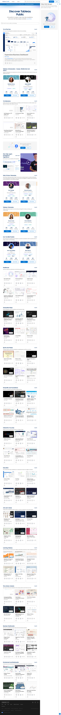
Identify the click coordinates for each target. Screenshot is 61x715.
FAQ (8, 704)
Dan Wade (5, 377)
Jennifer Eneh (17, 280)
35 (22, 563)
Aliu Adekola (29, 498)
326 (22, 323)
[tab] (60, 4)
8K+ (12, 594)
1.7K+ (34, 483)
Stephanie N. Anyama (18, 675)
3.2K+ (12, 571)
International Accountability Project (8, 676)
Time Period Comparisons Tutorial (19, 598)
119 (22, 420)
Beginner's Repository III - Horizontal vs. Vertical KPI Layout (31, 575)
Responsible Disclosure (6, 710)
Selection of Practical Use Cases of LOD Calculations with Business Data (8, 560)
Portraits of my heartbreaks (7, 519)
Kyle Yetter (28, 132)
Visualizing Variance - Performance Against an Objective (19, 560)
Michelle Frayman (6, 457)
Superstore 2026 (7, 652)
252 (22, 403)
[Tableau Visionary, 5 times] (9, 225)
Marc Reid (5, 338)
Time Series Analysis (31, 597)
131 (22, 363)
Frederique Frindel (30, 115)
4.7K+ (23, 516)
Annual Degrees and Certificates (8, 496)
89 (22, 523)
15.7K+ (23, 476)
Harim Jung (28, 675)
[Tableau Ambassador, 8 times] (25, 88)
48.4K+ (23, 594)
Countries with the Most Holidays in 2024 (19, 319)
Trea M (5, 538)
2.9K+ (12, 436)
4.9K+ (12, 110)
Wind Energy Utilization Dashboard (19, 674)
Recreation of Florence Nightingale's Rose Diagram (20, 131)
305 (34, 323)
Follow (7, 95)
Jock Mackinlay (29, 615)
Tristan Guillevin (6, 132)
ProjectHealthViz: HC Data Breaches (31, 296)
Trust (2, 704)
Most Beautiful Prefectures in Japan (31, 319)
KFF (16, 418)
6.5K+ (12, 649)
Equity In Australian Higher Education (31, 496)
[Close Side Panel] (57, 4)
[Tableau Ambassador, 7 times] (11, 194)
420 (11, 323)
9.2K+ (35, 292)
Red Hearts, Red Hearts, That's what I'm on (31, 536)
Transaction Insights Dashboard (31, 653)
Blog (5, 704)
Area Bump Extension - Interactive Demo (8, 131)
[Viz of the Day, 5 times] (14, 88)
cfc (27, 418)
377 (22, 483)
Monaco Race (18, 358)
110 (34, 363)
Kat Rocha (5, 576)
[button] (33, 702)
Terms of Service (7, 708)
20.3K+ (11, 611)
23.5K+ (35, 611)
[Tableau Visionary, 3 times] (14, 254)
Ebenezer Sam (17, 654)
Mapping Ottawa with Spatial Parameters (8, 319)
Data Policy (21, 708)
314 (22, 500)
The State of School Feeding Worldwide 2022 (19, 399)
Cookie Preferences (18, 710)
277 (34, 403)
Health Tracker (30, 278)
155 (22, 443)
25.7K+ (23, 687)
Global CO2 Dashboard (29, 674)
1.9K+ (23, 634)
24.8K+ (35, 436)
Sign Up (51, 1)
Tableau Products (16, 704)
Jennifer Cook (6, 298)
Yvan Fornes (29, 401)
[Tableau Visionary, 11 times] (26, 224)
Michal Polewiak (6, 653)
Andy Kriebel (6, 599)
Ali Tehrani (17, 378)
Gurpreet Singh (6, 692)
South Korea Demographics (7, 336)
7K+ (12, 533)
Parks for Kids (30, 335)
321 (22, 283)
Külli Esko (5, 561)
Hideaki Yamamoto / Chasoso (31, 378)
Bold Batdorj (29, 639)
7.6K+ (35, 127)
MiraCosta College (6, 498)
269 (22, 380)
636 (34, 443)
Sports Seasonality (8, 358)
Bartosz (16, 458)
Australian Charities (8, 398)
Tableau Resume (7, 438)
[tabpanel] (49, 359)
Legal (2, 708)
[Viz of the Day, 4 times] (30, 224)
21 (22, 641)
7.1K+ (12, 516)
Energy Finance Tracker (7, 674)
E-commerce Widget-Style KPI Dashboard (19, 653)
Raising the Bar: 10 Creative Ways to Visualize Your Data (8, 575)
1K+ (35, 50)
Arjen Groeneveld (6, 280)
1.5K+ (12, 556)
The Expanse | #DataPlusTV (18, 536)
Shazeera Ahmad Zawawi (8, 521)
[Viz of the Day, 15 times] (26, 255)
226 (22, 540)
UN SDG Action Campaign (8, 417)
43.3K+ (35, 687)
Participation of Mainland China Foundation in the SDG (30, 416)
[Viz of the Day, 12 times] (26, 195)
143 (34, 340)
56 (22, 656)
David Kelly (5, 639)
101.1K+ (34, 476)
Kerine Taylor (17, 441)
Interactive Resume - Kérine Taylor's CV (19, 439)
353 (22, 601)
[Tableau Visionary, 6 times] (31, 193)
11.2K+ (35, 516)
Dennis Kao (5, 321)
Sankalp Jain (29, 298)
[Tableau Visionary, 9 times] (9, 195)
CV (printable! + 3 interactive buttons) (19, 456)
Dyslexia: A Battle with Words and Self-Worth (8, 296)
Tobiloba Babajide (29, 280)
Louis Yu (28, 538)
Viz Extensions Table (19, 113)
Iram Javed (5, 400)
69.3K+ (35, 594)
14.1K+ (23, 533)
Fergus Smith (17, 692)
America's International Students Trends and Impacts (19, 496)
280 (11, 380)
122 (22, 340)
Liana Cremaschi (18, 132)
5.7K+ (35, 571)
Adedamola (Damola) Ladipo (31, 440)
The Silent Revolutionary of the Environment (19, 519)
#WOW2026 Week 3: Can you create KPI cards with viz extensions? (31, 131)
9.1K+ (23, 292)
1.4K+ (35, 110)
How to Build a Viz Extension (30, 114)
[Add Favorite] (34, 63)
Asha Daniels (6, 480)
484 (11, 618)
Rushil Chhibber (29, 692)
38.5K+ (35, 670)
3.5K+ (23, 649)
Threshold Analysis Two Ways (31, 560)
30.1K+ (12, 292)
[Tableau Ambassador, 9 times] (11, 224)
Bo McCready (6, 360)
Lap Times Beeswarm (8, 375)
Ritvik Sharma (6, 115)
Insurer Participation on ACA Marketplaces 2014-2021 (19, 416)
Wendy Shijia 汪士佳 (7, 615)
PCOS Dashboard (19, 278)
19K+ (12, 670)
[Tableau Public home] (5, 1)
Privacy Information (14, 708)
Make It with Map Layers (18, 575)
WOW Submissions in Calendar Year (19, 615)
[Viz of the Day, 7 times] (26, 89)
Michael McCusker (18, 576)
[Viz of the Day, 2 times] (13, 225)
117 (22, 578)
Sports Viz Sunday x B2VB (31, 376)
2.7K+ (23, 110)
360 (34, 618)
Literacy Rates (7, 478)
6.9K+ (23, 436)
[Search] (25, 2)
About (11, 704)
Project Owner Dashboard (7, 638)
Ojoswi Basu (17, 114)
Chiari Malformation (19, 295)
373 (11, 283)
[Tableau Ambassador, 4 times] (9, 254)
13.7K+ (23, 670)
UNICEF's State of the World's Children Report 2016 (31, 399)
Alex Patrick (17, 639)
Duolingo (17, 478)
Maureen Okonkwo (30, 481)
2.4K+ (35, 649)
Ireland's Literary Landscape (7, 536)
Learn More (29, 18)
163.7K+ (11, 493)
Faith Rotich (17, 599)
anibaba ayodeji (29, 654)
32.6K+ (23, 493)
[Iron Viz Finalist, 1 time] (30, 89)
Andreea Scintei (17, 538)
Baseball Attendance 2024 (31, 359)
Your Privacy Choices (6, 712)
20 (22, 134)
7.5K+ (35, 493)
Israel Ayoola (29, 576)
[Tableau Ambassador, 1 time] (25, 193)
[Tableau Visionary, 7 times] (31, 88)
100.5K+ (11, 476)
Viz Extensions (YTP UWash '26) (8, 114)
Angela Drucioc (29, 598)
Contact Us (3, 706)
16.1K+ (12, 687)
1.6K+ (35, 556)
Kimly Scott (28, 457)
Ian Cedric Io (17, 401)
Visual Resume (30, 438)
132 (22, 460)
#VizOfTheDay (10, 58)
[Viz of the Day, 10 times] (13, 195)
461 (34, 283)
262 (34, 523)
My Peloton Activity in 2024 (19, 376)
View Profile (15, 95)
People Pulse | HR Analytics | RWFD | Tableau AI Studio (31, 638)
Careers (21, 704)
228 (11, 460)
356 (11, 500)
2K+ (34, 601)
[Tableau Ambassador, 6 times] (25, 254)
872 (12, 127)
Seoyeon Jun (29, 520)
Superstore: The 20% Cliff (19, 638)
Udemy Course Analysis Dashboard (31, 479)
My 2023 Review (7, 614)
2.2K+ (23, 127)
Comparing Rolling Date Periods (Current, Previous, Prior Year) (8, 598)
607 (34, 460)
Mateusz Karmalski (18, 321)
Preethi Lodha (17, 498)
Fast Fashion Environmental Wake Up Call (19, 691)
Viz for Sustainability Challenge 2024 (8, 691)
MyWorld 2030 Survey (8, 415)
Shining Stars (30, 519)
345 (22, 618)
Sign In (57, 1)
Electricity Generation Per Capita (31, 691)
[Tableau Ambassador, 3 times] (9, 88)
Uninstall (12, 710)
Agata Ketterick (29, 321)
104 (34, 380)
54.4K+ (23, 611)
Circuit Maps (18, 335)
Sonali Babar (17, 616)
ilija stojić (16, 561)
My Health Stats (7, 278)
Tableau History (30, 614)
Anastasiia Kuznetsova (18, 360)
